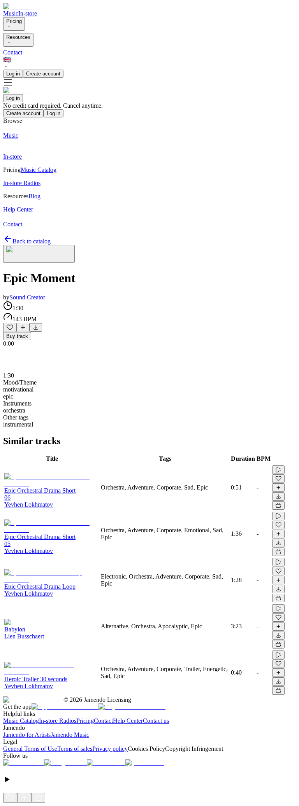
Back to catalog (31, 241)
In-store (27, 13)
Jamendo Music (70, 734)
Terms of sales (74, 748)
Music (10, 13)
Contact (12, 52)
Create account (43, 74)
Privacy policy (110, 748)
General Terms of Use (30, 748)
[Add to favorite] (9, 327)
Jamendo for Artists (27, 734)
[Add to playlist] (23, 327)
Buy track (17, 336)
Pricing (14, 21)
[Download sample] (36, 327)
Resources (18, 37)
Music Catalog (21, 720)
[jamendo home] (16, 6)
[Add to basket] (278, 505)
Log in (13, 74)
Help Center (128, 720)
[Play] (39, 254)
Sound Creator (27, 297)
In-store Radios (57, 720)
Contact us (156, 720)
